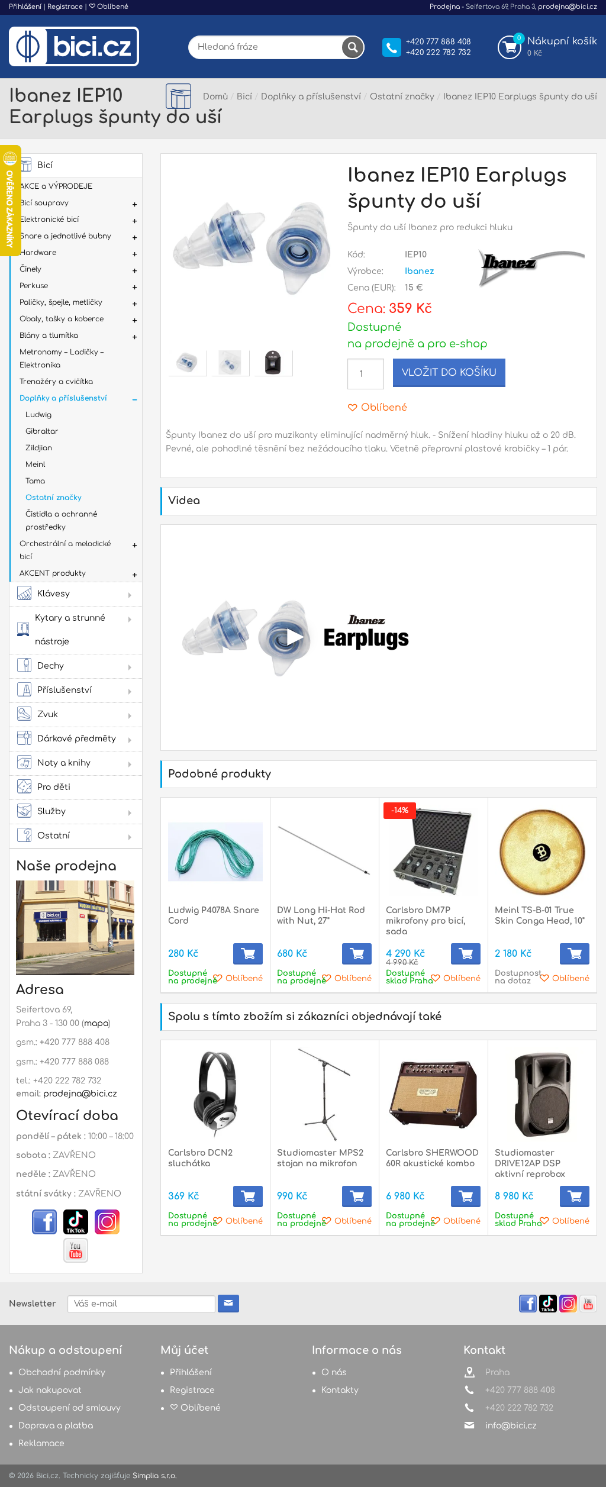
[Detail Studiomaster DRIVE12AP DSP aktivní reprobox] (542, 1094)
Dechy (50, 666)
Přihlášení (25, 7)
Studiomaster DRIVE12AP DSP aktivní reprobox (530, 1164)
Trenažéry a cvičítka (56, 382)
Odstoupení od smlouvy (69, 1408)
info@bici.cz (511, 1425)
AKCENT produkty (53, 573)
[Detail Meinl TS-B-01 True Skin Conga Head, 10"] (542, 852)
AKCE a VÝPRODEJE (56, 186)
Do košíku (248, 954)
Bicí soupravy (44, 203)
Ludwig (38, 415)
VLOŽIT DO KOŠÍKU (449, 372)
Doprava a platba (55, 1425)
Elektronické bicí (49, 219)
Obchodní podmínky (61, 1372)
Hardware (38, 253)
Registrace (65, 7)
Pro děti (53, 787)
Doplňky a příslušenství (63, 398)
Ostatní (53, 835)
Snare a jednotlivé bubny (65, 236)
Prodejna (445, 7)
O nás (334, 1372)
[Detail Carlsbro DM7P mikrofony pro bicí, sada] (433, 852)
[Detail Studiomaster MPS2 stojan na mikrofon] (324, 1094)
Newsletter (32, 1303)
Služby (51, 811)
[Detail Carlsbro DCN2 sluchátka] (215, 1094)
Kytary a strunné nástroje (70, 630)
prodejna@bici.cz (567, 7)
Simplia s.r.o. (155, 1476)
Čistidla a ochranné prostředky (61, 520)
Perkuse (34, 286)
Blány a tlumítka (49, 335)
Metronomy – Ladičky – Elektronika (62, 358)
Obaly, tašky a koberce (62, 319)
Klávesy (53, 593)
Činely (30, 269)
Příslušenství (64, 690)
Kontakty (340, 1390)
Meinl (35, 464)
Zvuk (47, 714)
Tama (35, 481)
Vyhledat (353, 47)
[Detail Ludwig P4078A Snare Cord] (215, 852)
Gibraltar (42, 431)
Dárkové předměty (76, 738)
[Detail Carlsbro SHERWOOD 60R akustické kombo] (433, 1094)
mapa (96, 1023)
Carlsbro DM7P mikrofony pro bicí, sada (425, 921)
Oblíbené (111, 7)
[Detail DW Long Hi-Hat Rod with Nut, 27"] (324, 852)
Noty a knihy (64, 763)
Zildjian (38, 448)
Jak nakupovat (50, 1390)
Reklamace (41, 1443)
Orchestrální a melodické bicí (65, 550)
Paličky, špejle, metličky (61, 302)
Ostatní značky (53, 497)
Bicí (45, 165)
